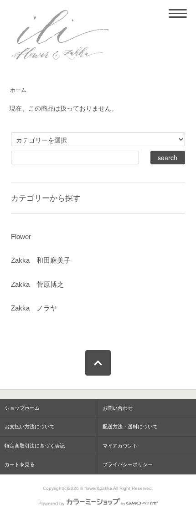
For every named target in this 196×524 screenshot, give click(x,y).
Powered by (51, 503)
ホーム (18, 90)
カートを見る (20, 464)
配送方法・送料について (130, 426)
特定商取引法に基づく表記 (35, 445)
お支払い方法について (30, 426)
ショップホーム (22, 408)
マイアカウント (120, 445)
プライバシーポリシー (128, 464)
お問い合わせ (118, 408)
